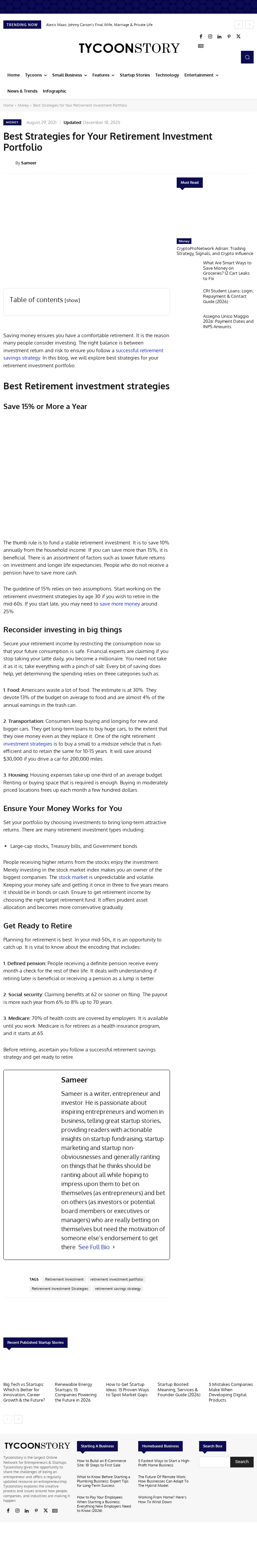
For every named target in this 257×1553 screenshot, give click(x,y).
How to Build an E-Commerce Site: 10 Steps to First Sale (101, 1462)
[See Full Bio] (114, 1247)
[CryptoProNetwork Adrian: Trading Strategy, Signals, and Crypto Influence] (215, 214)
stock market (73, 877)
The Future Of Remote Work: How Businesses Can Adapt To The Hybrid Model (163, 1481)
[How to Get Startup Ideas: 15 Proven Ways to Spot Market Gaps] (128, 1366)
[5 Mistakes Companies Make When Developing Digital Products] (231, 1366)
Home (8, 105)
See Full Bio (94, 1247)
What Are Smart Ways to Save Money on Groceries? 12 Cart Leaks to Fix (227, 270)
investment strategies (27, 744)
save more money (120, 604)
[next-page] (18, 1419)
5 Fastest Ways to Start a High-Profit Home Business (164, 1462)
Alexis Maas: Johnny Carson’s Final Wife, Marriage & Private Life (99, 24)
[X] (238, 36)
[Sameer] (9, 163)
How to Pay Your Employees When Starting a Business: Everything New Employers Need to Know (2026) (104, 1504)
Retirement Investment (64, 1279)
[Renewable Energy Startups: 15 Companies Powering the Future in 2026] (77, 1366)
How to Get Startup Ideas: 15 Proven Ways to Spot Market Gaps (127, 1389)
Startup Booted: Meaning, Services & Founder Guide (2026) (179, 1389)
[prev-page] (7, 1419)
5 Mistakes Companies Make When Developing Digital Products (231, 1392)
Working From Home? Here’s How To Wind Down (162, 1499)
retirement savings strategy (118, 1288)
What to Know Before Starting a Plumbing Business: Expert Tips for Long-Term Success (103, 1481)
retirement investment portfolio (116, 1279)
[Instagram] (210, 36)
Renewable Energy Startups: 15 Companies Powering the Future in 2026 (76, 1392)
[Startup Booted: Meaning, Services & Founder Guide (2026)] (180, 1366)
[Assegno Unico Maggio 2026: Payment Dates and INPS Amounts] (188, 324)
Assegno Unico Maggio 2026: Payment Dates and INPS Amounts (228, 321)
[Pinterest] (229, 36)
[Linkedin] (219, 36)
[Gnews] (200, 46)
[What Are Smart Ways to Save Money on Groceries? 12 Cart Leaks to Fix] (188, 271)
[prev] (239, 24)
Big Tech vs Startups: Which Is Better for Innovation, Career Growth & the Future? (24, 1392)
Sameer (28, 162)
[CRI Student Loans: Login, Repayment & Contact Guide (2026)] (188, 299)
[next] (249, 24)
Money (23, 105)
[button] (247, 57)
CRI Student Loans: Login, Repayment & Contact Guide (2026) (228, 296)
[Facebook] (200, 36)
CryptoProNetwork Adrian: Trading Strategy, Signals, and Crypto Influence (215, 251)
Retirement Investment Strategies (60, 1288)
